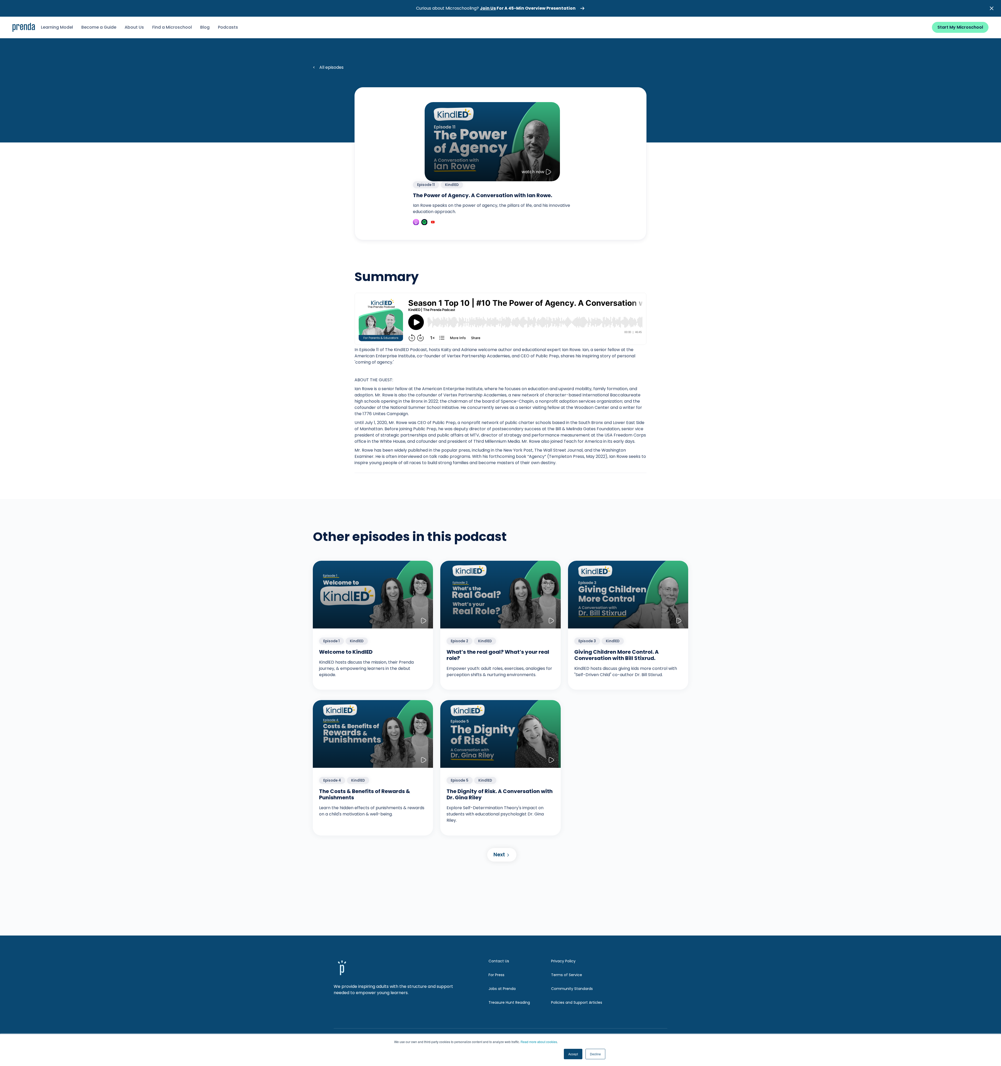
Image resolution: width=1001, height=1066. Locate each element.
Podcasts (228, 27)
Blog (205, 27)
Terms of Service (566, 974)
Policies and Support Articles (576, 1002)
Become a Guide (98, 27)
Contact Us (499, 961)
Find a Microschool (172, 27)
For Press (496, 974)
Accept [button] (573, 1054)
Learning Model (57, 27)
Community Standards (572, 988)
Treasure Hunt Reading (509, 1002)
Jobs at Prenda (502, 988)
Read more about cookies (539, 1041)
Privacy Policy (563, 961)
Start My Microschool (960, 27)
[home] (24, 27)
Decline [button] (595, 1054)
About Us (134, 27)
